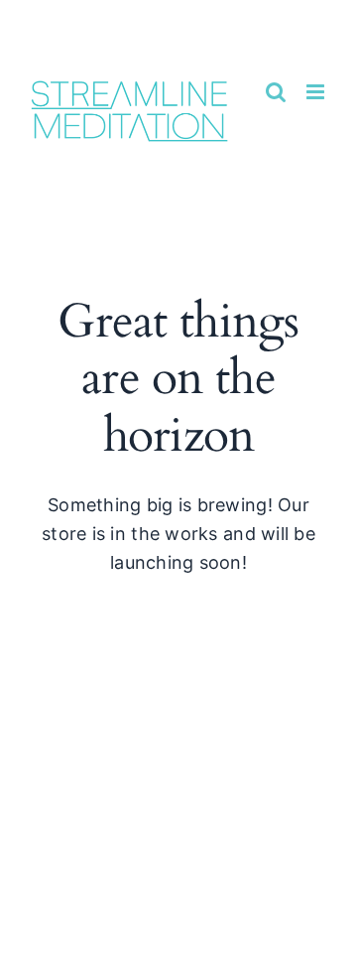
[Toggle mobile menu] (316, 91)
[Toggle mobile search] (276, 91)
